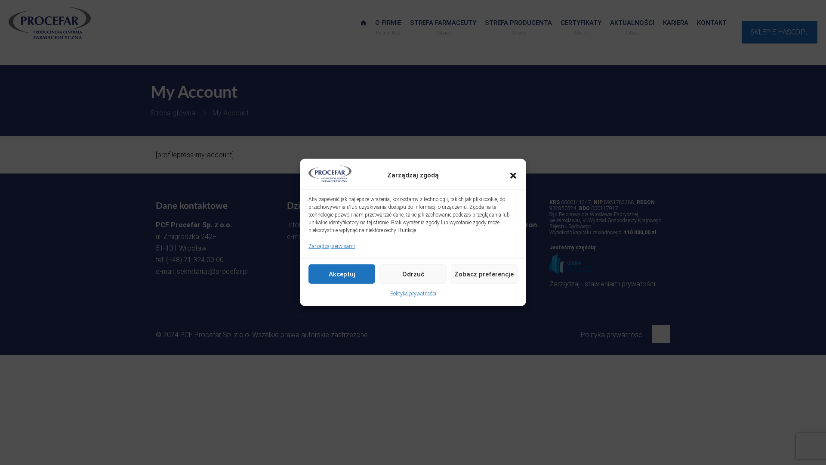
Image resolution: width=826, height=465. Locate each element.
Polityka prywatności (413, 294)
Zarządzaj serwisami (331, 246)
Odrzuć (413, 274)
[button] (513, 175)
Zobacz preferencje (484, 274)
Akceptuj (342, 274)
